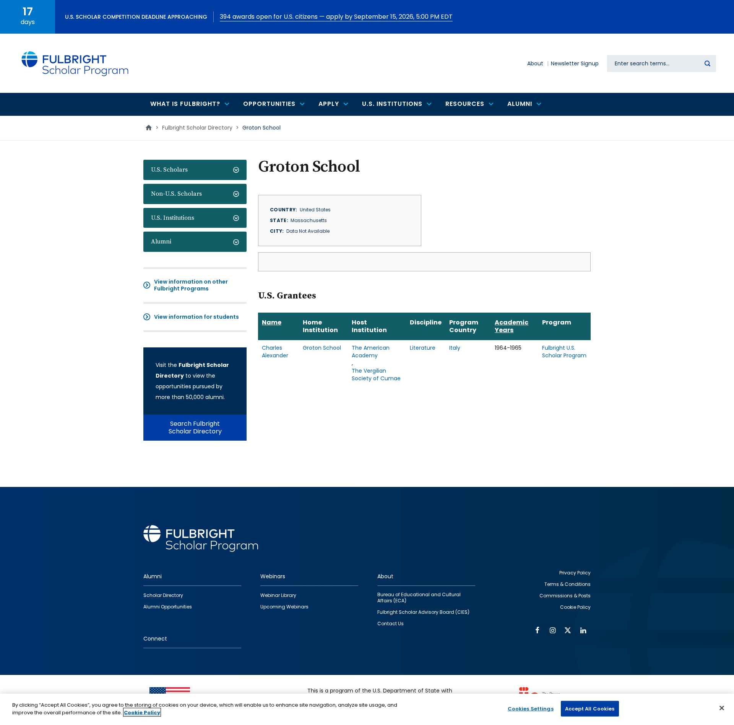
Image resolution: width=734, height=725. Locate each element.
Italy (454, 348)
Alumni (161, 241)
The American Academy (371, 351)
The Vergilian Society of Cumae (376, 374)
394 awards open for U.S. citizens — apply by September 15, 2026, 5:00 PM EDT (336, 16)
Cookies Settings (531, 708)
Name (271, 322)
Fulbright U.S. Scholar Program (564, 351)
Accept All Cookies (589, 708)
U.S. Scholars (169, 170)
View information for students (196, 317)
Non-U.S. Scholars (176, 194)
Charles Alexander (275, 351)
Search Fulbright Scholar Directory (195, 427)
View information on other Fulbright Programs (191, 285)
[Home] (75, 63)
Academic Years (511, 326)
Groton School (322, 348)
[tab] (195, 170)
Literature (422, 348)
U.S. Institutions (172, 218)
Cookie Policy (142, 712)
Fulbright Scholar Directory (197, 127)
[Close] (721, 707)
